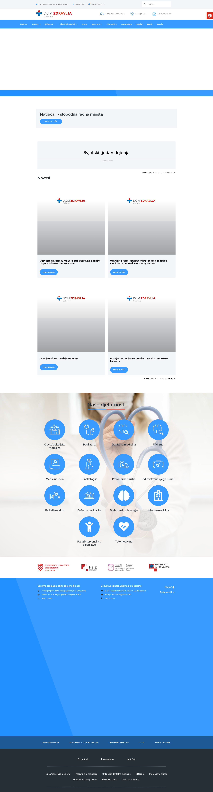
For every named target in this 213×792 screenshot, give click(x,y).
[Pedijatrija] (89, 429)
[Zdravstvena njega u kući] (158, 464)
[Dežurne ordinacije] (89, 495)
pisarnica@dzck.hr (164, 14)
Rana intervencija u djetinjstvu (89, 543)
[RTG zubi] (158, 429)
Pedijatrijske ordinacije (86, 774)
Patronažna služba (123, 479)
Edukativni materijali (67, 24)
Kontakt (160, 24)
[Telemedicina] (123, 526)
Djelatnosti (49, 24)
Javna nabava (126, 24)
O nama (84, 24)
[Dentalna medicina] (123, 429)
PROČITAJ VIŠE (49, 272)
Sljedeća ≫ (171, 172)
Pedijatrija (89, 444)
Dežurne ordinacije (89, 510)
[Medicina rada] (54, 464)
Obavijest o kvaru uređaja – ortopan (59, 358)
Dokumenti (96, 24)
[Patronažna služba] (123, 464)
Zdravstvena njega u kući (158, 479)
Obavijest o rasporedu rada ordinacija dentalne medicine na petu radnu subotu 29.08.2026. (70, 262)
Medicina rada (55, 479)
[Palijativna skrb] (54, 495)
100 (164, 172)
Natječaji (139, 24)
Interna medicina (158, 510)
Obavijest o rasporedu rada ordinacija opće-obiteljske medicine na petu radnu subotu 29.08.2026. (138, 262)
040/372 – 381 (141, 14)
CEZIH (142, 742)
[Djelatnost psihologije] (123, 495)
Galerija (149, 24)
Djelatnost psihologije (124, 510)
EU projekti (110, 24)
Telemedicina (123, 541)
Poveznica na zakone (162, 742)
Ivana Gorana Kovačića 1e (115, 14)
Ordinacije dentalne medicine (116, 774)
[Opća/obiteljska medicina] (54, 429)
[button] (210, 15)
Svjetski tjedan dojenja (107, 152)
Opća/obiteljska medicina (54, 446)
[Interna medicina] (158, 495)
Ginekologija (89, 479)
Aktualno (35, 24)
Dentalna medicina (124, 444)
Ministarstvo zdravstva (51, 742)
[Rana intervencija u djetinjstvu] (89, 526)
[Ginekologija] (89, 464)
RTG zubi (158, 444)
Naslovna (23, 24)
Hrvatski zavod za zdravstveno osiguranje (84, 742)
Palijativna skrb (54, 510)
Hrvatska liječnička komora (119, 742)
